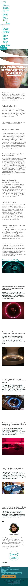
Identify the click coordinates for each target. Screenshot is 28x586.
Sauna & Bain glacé (6, 7)
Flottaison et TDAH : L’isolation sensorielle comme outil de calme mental (14, 380)
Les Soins (6, 10)
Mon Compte (5, 18)
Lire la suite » (6, 301)
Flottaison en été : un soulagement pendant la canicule (13, 332)
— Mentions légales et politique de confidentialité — (14, 580)
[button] (5, 24)
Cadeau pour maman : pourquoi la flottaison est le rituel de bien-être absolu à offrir (14, 424)
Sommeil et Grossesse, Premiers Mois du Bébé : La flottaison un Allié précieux (13, 288)
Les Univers (5, 12)
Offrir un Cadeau (5, 15)
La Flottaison (6, 5)
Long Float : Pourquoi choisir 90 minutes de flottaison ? (13, 469)
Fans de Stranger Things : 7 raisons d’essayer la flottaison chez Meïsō (14, 507)
